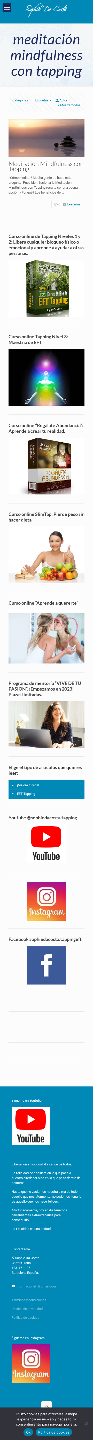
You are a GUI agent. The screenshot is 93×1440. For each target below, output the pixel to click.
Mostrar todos (70, 105)
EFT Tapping (26, 794)
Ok (28, 1432)
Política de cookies (25, 1317)
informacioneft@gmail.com (35, 1286)
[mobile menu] (7, 7)
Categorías (20, 100)
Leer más (74, 204)
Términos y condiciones (29, 1300)
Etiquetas (42, 100)
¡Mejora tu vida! (28, 785)
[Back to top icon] (46, 1406)
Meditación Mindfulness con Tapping (46, 166)
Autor (63, 100)
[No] (86, 1423)
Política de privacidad (27, 1309)
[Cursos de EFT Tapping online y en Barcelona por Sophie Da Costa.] (46, 10)
